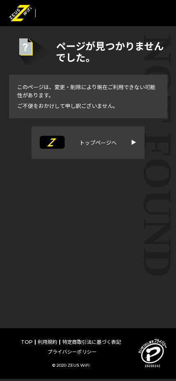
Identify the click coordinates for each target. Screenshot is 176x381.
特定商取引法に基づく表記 (91, 342)
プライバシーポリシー (72, 352)
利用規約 (47, 342)
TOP (27, 342)
